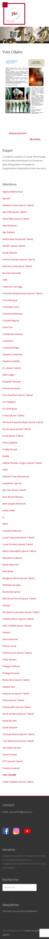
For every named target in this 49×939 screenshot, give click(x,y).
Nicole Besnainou (11, 591)
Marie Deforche (10, 564)
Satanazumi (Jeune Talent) (15, 693)
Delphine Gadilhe (11, 361)
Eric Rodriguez (9, 408)
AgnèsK (6, 198)
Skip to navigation (5, 4)
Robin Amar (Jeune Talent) (15, 679)
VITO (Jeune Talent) (12, 761)
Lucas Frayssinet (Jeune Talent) (18, 537)
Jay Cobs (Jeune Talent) (14, 490)
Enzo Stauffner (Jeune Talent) (17, 395)
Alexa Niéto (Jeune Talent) (15, 218)
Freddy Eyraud (9, 449)
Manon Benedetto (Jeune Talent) (19, 551)
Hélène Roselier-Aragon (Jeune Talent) (22, 462)
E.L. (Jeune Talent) (11, 368)
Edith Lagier (8, 374)
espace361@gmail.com (20, 811)
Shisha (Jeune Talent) (13, 700)
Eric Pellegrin (9, 401)
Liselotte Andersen (12, 530)
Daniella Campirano (12, 354)
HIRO (5, 469)
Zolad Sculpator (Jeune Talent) (17, 781)
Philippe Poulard (10, 673)
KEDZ (5, 523)
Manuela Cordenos (12, 557)
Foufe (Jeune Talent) (12, 435)
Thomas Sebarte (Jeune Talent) (18, 734)
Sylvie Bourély (9, 720)
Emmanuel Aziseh (11, 388)
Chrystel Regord (10, 320)
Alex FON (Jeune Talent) (14, 212)
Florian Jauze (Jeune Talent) (16, 429)
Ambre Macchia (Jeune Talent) (17, 239)
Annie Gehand (9, 252)
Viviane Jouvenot (17, 133)
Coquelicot (7, 340)
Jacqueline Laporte (12, 483)
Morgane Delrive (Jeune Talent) (18, 578)
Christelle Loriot (10, 306)
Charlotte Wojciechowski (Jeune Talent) (22, 293)
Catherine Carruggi (12, 286)
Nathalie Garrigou (11, 584)
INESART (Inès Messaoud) (15, 476)
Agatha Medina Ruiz (12, 191)
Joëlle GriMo (8, 510)
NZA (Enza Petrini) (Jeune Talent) (19, 598)
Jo (3, 517)
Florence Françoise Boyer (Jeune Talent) (22, 422)
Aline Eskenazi (9, 225)
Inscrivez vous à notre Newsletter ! (20, 911)
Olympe (6, 605)
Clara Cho (7, 327)
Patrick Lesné (9, 646)
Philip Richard (9, 659)
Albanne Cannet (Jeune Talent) (18, 205)
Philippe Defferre (11, 666)
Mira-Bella (35, 139)
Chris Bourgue (9, 300)
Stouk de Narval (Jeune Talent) (18, 713)
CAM (4, 279)
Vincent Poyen (9, 754)
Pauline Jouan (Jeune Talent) (17, 652)
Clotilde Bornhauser (12, 334)
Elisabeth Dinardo (11, 381)
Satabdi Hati (8, 686)
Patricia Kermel (10, 639)
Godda (5, 456)
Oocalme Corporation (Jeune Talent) (20, 612)
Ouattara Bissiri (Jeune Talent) (17, 618)
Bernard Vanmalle (11, 273)
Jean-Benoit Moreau (12, 496)
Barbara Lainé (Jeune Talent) (17, 266)
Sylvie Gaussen (10, 727)
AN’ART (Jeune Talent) (13, 245)
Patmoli (6, 632)
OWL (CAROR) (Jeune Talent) (16, 625)
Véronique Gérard (11, 747)
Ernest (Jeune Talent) (13, 415)
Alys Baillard (8, 232)
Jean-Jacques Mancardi (14, 503)
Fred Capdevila (9, 442)
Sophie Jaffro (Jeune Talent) (16, 707)
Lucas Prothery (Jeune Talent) (17, 544)
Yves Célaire (9, 774)
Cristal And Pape (10, 347)
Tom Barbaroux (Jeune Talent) (18, 741)
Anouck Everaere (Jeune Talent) (18, 259)
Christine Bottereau (12, 313)
